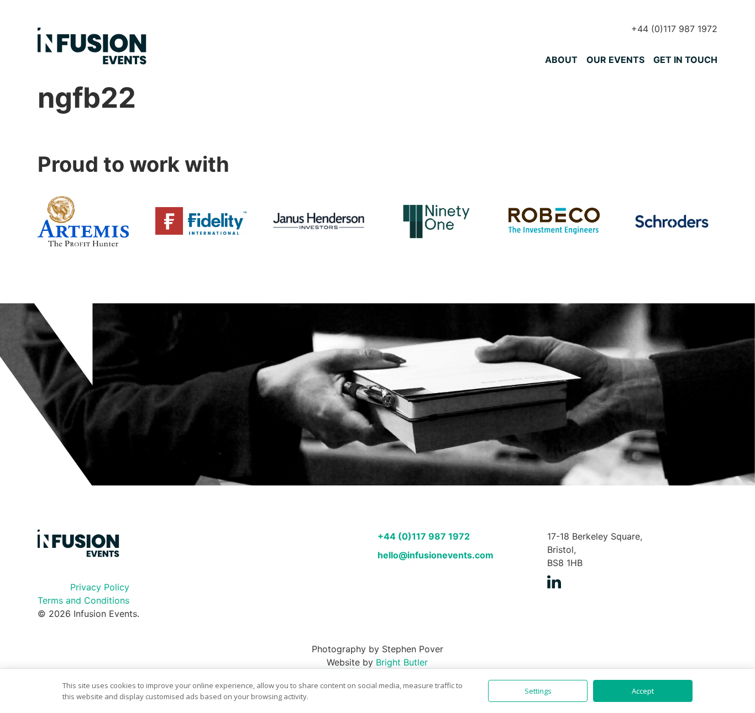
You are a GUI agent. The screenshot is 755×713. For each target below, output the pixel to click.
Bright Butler (402, 662)
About (561, 59)
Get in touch (685, 59)
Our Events (615, 59)
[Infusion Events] (93, 47)
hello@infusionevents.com (436, 555)
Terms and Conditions (83, 600)
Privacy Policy (99, 587)
